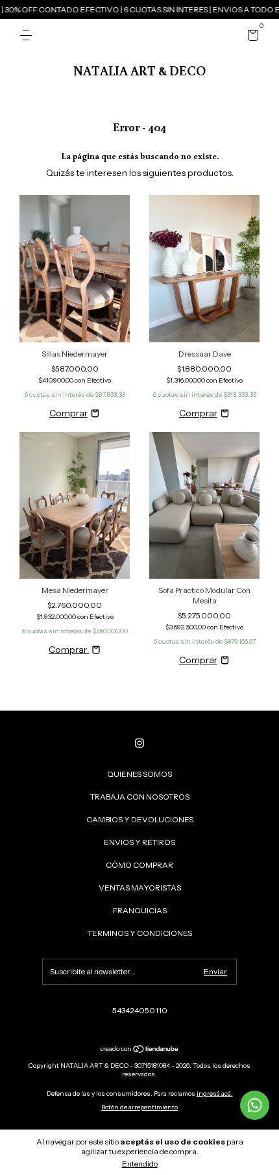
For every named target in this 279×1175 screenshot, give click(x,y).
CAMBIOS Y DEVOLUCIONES (139, 819)
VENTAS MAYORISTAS (140, 887)
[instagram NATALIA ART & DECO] (139, 743)
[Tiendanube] (139, 1050)
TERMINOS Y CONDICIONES (140, 933)
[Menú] (28, 35)
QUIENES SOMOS (139, 774)
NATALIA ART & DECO (139, 70)
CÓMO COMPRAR (139, 865)
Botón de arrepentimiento (139, 1107)
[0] (251, 37)
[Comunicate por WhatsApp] (254, 1105)
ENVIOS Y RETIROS (139, 842)
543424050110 (139, 1010)
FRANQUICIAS (140, 910)
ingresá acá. (215, 1093)
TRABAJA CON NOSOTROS (139, 797)
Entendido (140, 1164)
